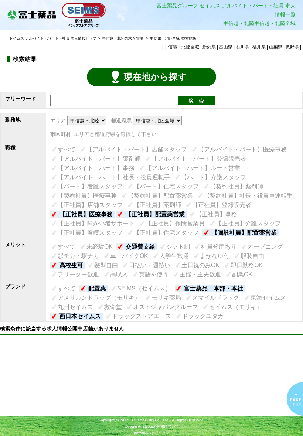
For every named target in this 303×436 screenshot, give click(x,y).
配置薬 (97, 288)
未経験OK (99, 246)
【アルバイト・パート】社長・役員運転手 (114, 177)
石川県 (242, 47)
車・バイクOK (129, 256)
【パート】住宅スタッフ (166, 186)
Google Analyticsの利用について (152, 426)
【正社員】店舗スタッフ (90, 205)
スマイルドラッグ (215, 297)
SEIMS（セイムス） (144, 288)
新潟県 (209, 47)
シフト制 (178, 246)
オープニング (265, 246)
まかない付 (214, 256)
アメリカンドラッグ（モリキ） (99, 297)
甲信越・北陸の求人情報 (123, 38)
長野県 (292, 47)
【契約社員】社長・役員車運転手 (248, 196)
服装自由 (252, 256)
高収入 (119, 274)
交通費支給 (140, 246)
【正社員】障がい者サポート (96, 223)
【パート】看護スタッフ (90, 186)
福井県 (259, 47)
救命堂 (113, 307)
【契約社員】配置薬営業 (160, 196)
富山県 (225, 47)
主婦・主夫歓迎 (200, 274)
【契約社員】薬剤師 (236, 186)
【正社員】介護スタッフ (248, 223)
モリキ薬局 (166, 297)
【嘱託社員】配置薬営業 (244, 232)
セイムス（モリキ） (235, 307)
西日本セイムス (80, 316)
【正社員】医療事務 (86, 214)
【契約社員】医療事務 (87, 196)
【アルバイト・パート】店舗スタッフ (136, 149)
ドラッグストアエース (141, 316)
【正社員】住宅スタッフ (166, 232)
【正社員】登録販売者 (221, 205)
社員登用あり (218, 246)
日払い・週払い (149, 265)
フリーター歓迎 (78, 274)
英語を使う (153, 274)
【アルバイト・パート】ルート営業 (193, 168)
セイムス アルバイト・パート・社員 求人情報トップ (52, 38)
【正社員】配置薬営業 (155, 214)
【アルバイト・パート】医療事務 (242, 149)
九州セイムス (75, 307)
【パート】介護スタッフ (213, 177)
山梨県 (275, 47)
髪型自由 (106, 265)
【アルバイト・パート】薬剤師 (99, 159)
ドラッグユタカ (203, 316)
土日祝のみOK (200, 265)
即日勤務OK (247, 265)
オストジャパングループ (165, 307)
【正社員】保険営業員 (175, 223)
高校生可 (71, 265)
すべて (66, 149)
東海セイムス (268, 297)
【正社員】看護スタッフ (90, 232)
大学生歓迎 (174, 256)
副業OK (242, 274)
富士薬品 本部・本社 (213, 288)
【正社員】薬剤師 (157, 205)
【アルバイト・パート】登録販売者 (199, 159)
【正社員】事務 (216, 214)
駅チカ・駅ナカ (78, 256)
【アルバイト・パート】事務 (96, 168)
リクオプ (162, 432)
